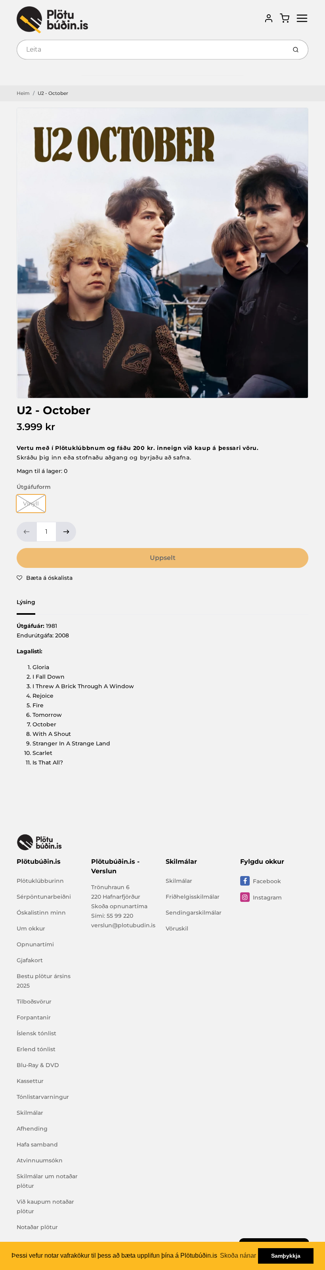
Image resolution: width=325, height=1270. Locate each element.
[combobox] (151, 50)
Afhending (32, 1128)
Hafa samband (37, 1144)
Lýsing (26, 602)
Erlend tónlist (36, 1049)
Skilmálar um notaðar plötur (47, 1181)
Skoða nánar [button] (238, 1255)
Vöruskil (177, 928)
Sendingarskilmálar (194, 912)
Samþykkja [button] (285, 1256)
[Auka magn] (66, 532)
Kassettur (30, 1081)
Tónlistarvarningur (43, 1096)
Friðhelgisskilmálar (193, 896)
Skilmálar (30, 1112)
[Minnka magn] (26, 532)
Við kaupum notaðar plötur (45, 1206)
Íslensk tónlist (36, 1033)
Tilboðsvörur (34, 1001)
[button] (45, 578)
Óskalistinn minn (41, 912)
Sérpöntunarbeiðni (44, 896)
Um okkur (31, 928)
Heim (23, 93)
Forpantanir (34, 1017)
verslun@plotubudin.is (123, 925)
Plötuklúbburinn (40, 880)
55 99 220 (120, 915)
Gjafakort (30, 960)
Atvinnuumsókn (40, 1160)
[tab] (31, 604)
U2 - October (53, 93)
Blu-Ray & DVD (38, 1065)
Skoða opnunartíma (119, 906)
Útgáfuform (34, 486)
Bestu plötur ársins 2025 (44, 981)
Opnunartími (35, 944)
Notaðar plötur (37, 1227)
